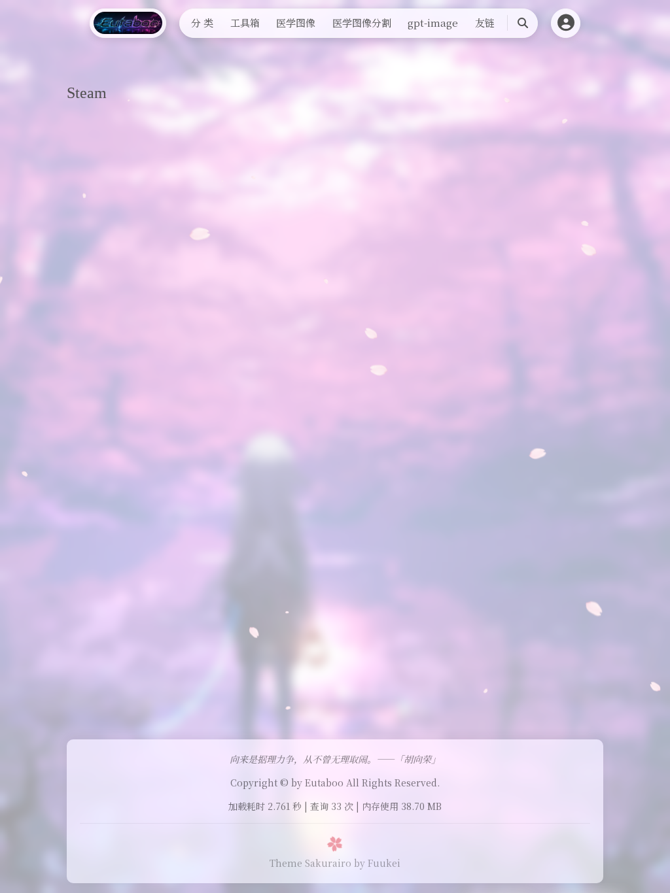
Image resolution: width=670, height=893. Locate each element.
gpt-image (433, 22)
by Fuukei (377, 862)
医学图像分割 (361, 22)
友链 (485, 22)
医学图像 (295, 22)
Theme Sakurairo (310, 862)
